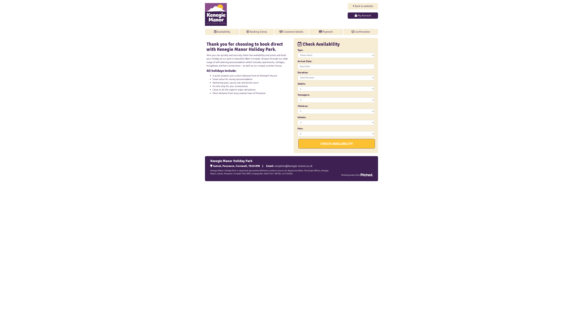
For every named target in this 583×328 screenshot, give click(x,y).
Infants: (302, 117)
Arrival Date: (305, 61)
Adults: (302, 83)
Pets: (300, 128)
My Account (364, 15)
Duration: (303, 72)
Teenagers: (304, 94)
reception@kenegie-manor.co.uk (293, 166)
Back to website (363, 6)
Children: (303, 106)
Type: (300, 50)
